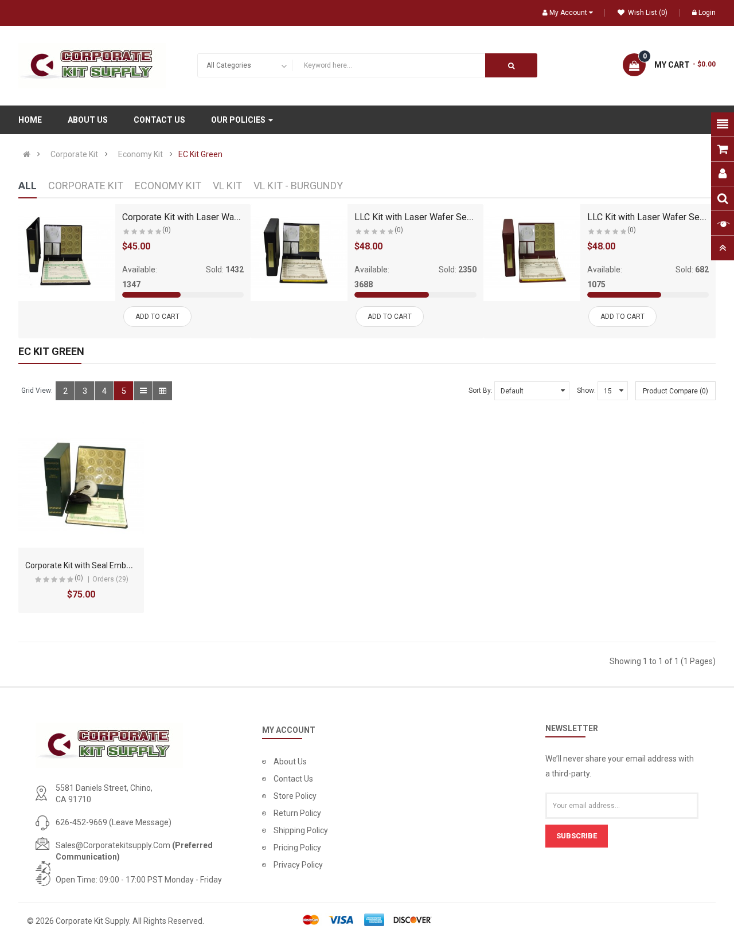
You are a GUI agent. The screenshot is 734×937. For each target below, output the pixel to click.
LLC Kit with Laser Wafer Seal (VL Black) (435, 217)
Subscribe (576, 835)
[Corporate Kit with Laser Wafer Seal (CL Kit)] (66, 252)
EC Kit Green (200, 154)
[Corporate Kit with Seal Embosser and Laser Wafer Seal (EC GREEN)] (81, 485)
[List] (143, 390)
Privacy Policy (298, 864)
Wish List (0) (646, 13)
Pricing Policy (297, 847)
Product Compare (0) (675, 391)
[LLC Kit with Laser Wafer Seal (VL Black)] (299, 252)
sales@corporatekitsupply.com (113, 845)
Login (707, 13)
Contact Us (293, 778)
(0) (166, 230)
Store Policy (295, 796)
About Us (290, 761)
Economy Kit (140, 154)
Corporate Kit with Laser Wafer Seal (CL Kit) (210, 217)
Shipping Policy (301, 830)
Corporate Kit (74, 154)
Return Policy (297, 813)
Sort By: (480, 390)
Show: (586, 390)
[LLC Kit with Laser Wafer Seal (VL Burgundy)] (531, 252)
